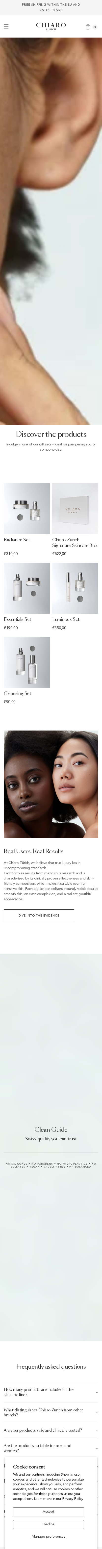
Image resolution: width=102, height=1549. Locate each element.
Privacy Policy (72, 1499)
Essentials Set (17, 619)
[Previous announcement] (9, 7)
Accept (48, 1512)
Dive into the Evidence (39, 915)
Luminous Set (65, 619)
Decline (48, 1524)
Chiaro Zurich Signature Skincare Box (74, 543)
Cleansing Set (17, 693)
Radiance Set (17, 540)
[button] (6, 26)
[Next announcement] (92, 7)
